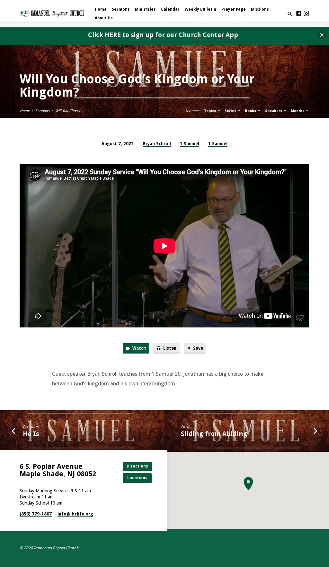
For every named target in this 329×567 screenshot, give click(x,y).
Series (231, 111)
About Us (104, 18)
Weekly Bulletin (200, 9)
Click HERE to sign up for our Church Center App (163, 35)
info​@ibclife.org (75, 513)
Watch (138, 348)
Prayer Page (233, 9)
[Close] (322, 35)
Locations (137, 477)
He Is (31, 434)
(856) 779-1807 (36, 513)
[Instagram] (306, 13)
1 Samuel (189, 143)
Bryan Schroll (157, 143)
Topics (210, 111)
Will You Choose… (69, 111)
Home (101, 9)
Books (251, 111)
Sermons (121, 9)
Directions (137, 466)
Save (197, 348)
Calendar (170, 9)
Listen (169, 348)
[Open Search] (290, 14)
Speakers (274, 111)
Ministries (145, 9)
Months (298, 111)
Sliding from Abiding (214, 434)
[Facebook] (299, 13)
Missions (260, 9)
